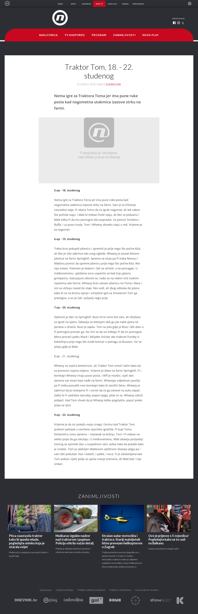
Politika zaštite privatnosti (91, 590)
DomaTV (115, 600)
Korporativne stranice (147, 590)
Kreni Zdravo (179, 600)
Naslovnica (48, 35)
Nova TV (9, 3)
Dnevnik (26, 600)
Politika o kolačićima (120, 590)
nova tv (99, 4)
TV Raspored (75, 35)
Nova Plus (50, 600)
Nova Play (150, 35)
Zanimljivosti (124, 35)
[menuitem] (190, 3)
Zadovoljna (73, 600)
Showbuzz (160, 600)
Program (99, 35)
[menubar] (190, 3)
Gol (96, 600)
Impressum (46, 590)
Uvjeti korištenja (64, 590)
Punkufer (135, 600)
